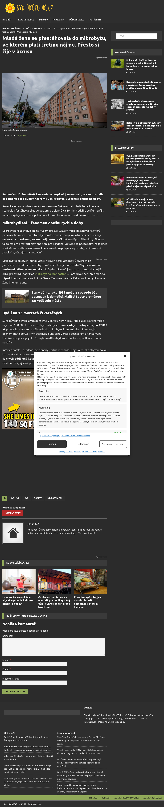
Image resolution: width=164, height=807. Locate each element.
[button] (125, 356)
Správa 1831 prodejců (50, 435)
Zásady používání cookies (85, 451)
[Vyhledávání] (136, 36)
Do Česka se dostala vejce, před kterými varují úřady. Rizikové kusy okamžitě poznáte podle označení (79, 763)
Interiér (6, 19)
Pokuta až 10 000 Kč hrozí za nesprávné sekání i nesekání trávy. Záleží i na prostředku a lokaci (142, 64)
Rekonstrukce (26, 19)
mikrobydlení (54, 498)
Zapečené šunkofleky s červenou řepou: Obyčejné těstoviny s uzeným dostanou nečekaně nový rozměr (81, 740)
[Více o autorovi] (86, 533)
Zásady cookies (66, 451)
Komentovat (12, 513)
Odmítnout (83, 444)
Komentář (7, 635)
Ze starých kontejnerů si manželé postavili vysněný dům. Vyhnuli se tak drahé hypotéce (54, 601)
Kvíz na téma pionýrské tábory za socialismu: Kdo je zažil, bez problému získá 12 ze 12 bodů (143, 84)
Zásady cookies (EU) (153, 798)
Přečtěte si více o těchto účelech (76, 435)
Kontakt (101, 451)
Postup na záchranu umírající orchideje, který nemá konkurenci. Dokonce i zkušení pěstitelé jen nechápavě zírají (142, 182)
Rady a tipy (58, 19)
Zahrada (43, 19)
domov (38, 498)
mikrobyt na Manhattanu (51, 274)
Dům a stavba (76, 19)
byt (26, 498)
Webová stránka (11, 678)
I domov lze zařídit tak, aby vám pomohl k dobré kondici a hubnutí (17, 600)
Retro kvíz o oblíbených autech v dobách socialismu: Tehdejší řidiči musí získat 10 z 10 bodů (143, 125)
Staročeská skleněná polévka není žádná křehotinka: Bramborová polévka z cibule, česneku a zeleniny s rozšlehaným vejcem (82, 788)
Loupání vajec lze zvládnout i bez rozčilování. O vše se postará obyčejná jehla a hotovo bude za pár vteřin (28, 782)
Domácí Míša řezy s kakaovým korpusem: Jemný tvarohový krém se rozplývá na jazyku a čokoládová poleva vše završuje (82, 775)
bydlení (15, 498)
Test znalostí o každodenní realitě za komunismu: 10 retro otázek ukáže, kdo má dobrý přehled (142, 105)
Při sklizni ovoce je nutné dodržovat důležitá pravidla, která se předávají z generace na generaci (143, 203)
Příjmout (52, 444)
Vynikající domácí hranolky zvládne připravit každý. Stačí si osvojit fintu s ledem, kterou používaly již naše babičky (142, 160)
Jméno (6, 659)
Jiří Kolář (33, 524)
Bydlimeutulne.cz (116, 721)
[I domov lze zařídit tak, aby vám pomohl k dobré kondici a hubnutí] (19, 581)
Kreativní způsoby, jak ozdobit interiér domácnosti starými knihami (87, 602)
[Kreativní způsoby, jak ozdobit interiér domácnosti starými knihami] (90, 581)
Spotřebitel (95, 19)
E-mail (6, 669)
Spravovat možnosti (113, 444)
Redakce (93, 798)
